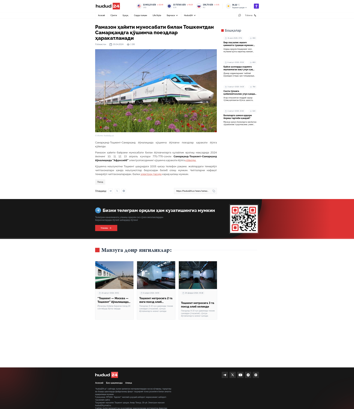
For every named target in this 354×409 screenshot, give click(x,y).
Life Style (157, 15)
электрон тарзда (151, 174)
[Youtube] (240, 375)
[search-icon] (239, 15)
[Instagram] (256, 375)
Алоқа (128, 383)
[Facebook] (248, 375)
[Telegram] (225, 375)
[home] (106, 375)
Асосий (101, 15)
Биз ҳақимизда (114, 383)
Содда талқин (140, 15)
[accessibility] (256, 6)
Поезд (100, 182)
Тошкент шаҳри (238, 8)
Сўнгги (113, 15)
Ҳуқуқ (125, 15)
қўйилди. (190, 160)
